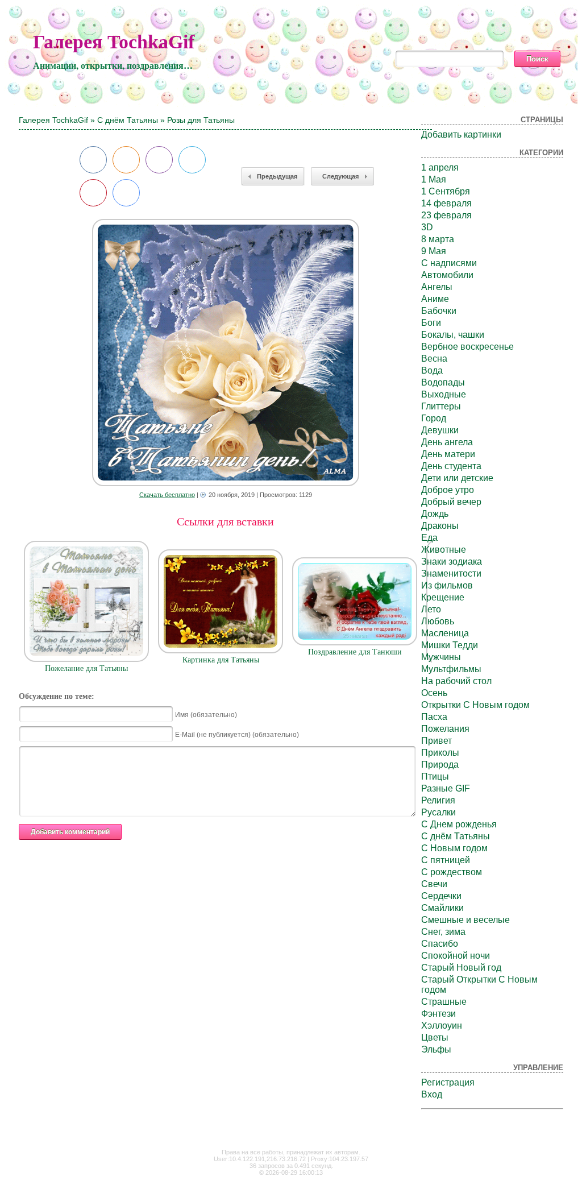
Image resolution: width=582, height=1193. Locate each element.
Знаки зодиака (451, 561)
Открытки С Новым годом (475, 705)
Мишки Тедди (449, 645)
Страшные (444, 1001)
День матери (448, 454)
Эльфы (436, 1049)
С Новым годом (454, 848)
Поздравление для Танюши (355, 652)
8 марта (437, 239)
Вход (431, 1094)
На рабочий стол (456, 681)
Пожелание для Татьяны (86, 668)
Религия (438, 800)
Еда (429, 537)
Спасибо (439, 943)
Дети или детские (457, 478)
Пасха (434, 717)
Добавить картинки (461, 134)
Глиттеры (441, 406)
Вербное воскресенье (467, 346)
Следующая (340, 176)
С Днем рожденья (459, 824)
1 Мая (433, 179)
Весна (434, 358)
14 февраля (446, 203)
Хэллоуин (441, 1025)
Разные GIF (445, 788)
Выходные (443, 394)
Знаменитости (451, 573)
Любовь (437, 621)
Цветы (434, 1037)
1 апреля (440, 167)
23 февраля (446, 215)
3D (427, 227)
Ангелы (436, 287)
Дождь (434, 514)
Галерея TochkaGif (113, 41)
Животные (443, 549)
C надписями (449, 263)
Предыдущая (277, 176)
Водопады (443, 382)
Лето (431, 609)
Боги (431, 323)
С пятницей (445, 860)
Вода (432, 370)
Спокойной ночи (455, 955)
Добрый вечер (451, 502)
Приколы (440, 752)
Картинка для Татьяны (220, 660)
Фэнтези (438, 1013)
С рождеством (451, 872)
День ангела (447, 442)
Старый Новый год (461, 967)
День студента (451, 466)
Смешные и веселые (465, 920)
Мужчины (441, 657)
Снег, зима (443, 932)
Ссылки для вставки (225, 521)
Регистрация (448, 1082)
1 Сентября (445, 191)
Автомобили (447, 275)
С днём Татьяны (127, 120)
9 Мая (433, 251)
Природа (440, 764)
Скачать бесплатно (167, 494)
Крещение (442, 597)
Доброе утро (447, 490)
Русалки (438, 812)
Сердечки (441, 896)
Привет (436, 740)
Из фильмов (447, 585)
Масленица (445, 633)
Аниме (435, 299)
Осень (434, 693)
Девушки (440, 430)
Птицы (435, 776)
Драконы (440, 526)
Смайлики (442, 908)
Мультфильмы (451, 669)
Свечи (434, 884)
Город (433, 418)
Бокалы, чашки (452, 334)
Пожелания (445, 729)
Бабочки (438, 311)
